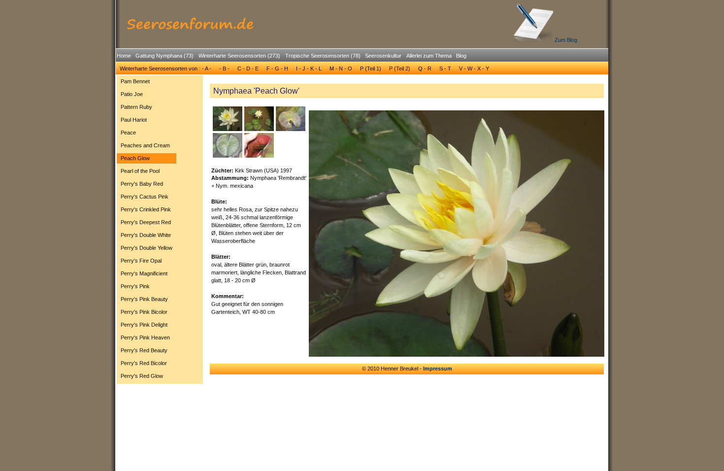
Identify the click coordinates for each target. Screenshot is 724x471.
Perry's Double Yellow (146, 248)
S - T (445, 68)
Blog (461, 56)
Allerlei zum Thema (429, 56)
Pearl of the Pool (140, 171)
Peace (128, 132)
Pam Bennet (135, 81)
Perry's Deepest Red (146, 222)
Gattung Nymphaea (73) (164, 56)
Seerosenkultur (383, 56)
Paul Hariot (134, 120)
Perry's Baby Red (142, 184)
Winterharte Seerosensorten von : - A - (165, 68)
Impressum (437, 368)
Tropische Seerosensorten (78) (323, 56)
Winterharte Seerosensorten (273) (239, 56)
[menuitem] (124, 56)
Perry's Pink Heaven (145, 337)
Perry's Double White (146, 235)
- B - (224, 68)
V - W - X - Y (474, 68)
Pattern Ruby (136, 107)
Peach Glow (135, 158)
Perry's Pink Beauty (144, 299)
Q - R (424, 68)
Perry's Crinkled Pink (146, 209)
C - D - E (248, 68)
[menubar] (291, 57)
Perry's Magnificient (144, 273)
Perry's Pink (135, 286)
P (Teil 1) (370, 68)
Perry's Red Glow (142, 376)
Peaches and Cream (145, 145)
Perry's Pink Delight (144, 325)
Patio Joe (132, 94)
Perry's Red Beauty (144, 350)
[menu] (146, 230)
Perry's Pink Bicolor (144, 312)
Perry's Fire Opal (141, 261)
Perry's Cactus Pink (144, 197)
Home (124, 56)
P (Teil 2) (399, 68)
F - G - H (277, 68)
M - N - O (340, 68)
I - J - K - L (309, 68)
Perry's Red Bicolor (144, 363)
